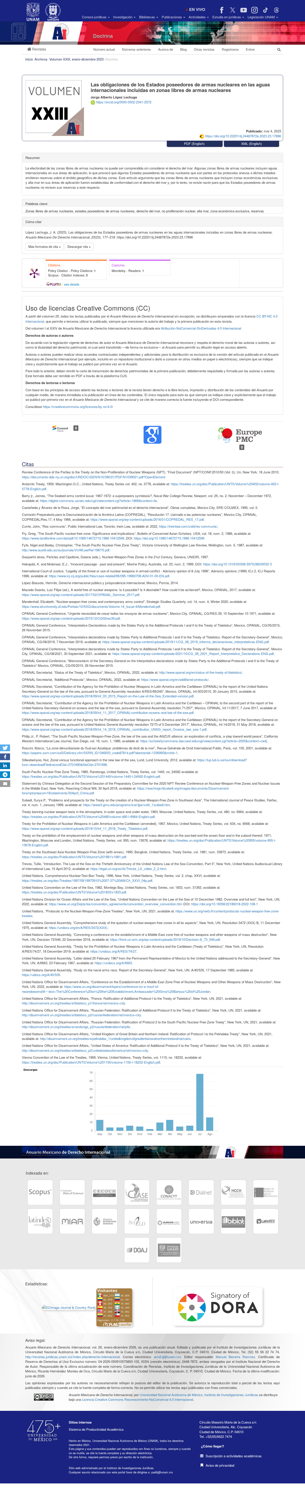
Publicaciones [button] (172, 17)
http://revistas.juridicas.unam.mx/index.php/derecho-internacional (72, 1356)
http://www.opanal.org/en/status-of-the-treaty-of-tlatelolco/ (200, 672)
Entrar (250, 49)
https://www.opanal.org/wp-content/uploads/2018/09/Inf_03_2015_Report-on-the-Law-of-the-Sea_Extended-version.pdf (108, 696)
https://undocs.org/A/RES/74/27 (113, 951)
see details (71, 284)
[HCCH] (233, 1192)
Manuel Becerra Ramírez (235, 1356)
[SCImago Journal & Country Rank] (69, 1307)
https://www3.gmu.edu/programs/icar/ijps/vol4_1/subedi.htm (126, 804)
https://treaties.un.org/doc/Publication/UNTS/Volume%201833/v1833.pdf (74, 892)
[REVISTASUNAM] (169, 1250)
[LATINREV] (265, 1221)
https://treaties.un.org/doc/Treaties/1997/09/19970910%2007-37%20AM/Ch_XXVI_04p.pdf (87, 880)
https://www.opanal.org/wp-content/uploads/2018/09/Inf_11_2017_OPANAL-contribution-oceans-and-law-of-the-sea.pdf (108, 712)
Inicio (29, 59)
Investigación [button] (123, 17)
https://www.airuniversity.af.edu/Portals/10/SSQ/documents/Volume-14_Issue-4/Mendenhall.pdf (91, 606)
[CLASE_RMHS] (137, 1192)
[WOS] (72, 1192)
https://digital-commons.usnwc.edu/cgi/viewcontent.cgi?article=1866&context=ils (98, 500)
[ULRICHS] (169, 1221)
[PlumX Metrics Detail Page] (34, 273)
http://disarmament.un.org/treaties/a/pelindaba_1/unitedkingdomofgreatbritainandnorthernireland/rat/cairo (115, 1038)
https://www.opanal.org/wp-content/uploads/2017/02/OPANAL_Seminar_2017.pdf (80, 594)
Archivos (41, 59)
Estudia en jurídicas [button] (227, 17)
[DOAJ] (137, 1250)
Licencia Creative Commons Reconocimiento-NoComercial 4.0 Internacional (137, 1399)
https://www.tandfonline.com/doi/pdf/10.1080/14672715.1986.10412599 (73, 538)
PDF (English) (194, 143)
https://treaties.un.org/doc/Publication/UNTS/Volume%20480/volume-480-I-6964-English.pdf (88, 816)
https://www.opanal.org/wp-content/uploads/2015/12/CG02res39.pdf (71, 618)
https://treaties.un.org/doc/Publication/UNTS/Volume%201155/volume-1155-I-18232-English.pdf (91, 1062)
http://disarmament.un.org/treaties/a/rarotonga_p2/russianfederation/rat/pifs (76, 1026)
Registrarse (230, 49)
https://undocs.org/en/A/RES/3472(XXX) (78, 927)
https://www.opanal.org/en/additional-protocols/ (175, 679)
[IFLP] (265, 1192)
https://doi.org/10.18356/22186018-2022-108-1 (224, 903)
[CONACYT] (169, 1192)
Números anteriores (136, 49)
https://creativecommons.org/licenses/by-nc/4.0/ (78, 406)
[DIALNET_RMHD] (201, 1192)
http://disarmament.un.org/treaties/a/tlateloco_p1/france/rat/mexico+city (73, 1003)
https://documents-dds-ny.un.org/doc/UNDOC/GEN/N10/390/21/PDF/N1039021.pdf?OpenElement (93, 477)
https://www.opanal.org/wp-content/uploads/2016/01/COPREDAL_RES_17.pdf (147, 519)
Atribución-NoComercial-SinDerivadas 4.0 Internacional (201, 328)
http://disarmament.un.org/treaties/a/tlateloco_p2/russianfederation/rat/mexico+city (81, 1014)
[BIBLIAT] (233, 1221)
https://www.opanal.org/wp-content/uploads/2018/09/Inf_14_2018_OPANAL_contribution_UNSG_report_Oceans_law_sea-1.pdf (114, 729)
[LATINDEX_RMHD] (40, 1221)
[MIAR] (72, 1221)
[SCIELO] (137, 1221)
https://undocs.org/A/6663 (113, 962)
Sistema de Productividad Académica (96, 1429)
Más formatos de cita (43, 246)
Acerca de (165, 49)
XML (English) (251, 143)
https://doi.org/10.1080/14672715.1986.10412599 (169, 538)
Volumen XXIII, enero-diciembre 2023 (76, 59)
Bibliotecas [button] (147, 17)
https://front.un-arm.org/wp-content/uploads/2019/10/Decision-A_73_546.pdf (165, 939)
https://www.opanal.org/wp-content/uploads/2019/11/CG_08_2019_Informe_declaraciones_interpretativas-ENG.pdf (185, 641)
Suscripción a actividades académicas (234, 1455)
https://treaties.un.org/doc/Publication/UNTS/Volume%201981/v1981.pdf (74, 856)
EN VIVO (197, 9)
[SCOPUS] (40, 1192)
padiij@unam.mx (162, 1472)
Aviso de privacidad (220, 1465)
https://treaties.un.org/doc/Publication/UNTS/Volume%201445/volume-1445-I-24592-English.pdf (91, 776)
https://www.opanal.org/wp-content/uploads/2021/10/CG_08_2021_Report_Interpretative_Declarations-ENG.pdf (193, 653)
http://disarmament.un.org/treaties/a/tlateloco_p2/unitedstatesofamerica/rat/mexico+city (85, 1050)
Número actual (104, 49)
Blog (183, 49)
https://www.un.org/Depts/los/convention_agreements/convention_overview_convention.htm (115, 903)
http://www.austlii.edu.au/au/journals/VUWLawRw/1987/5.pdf (65, 550)
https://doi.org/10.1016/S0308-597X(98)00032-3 (237, 564)
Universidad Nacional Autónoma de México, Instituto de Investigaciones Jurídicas (199, 1394)
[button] (36, 49)
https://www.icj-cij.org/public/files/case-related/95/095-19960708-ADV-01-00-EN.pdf (109, 575)
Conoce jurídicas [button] (94, 17)
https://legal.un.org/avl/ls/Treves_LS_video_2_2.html (128, 868)
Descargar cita (78, 246)
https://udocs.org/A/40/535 (41, 974)
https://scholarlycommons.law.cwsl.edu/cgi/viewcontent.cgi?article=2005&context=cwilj (203, 740)
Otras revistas (204, 49)
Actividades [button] (198, 17)
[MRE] (104, 1221)
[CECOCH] (104, 1192)
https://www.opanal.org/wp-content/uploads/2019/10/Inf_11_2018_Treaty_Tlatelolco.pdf (84, 828)
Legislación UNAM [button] (262, 17)
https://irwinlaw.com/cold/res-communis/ (188, 526)
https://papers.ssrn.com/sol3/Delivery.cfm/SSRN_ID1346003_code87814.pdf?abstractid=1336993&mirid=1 (100, 752)
